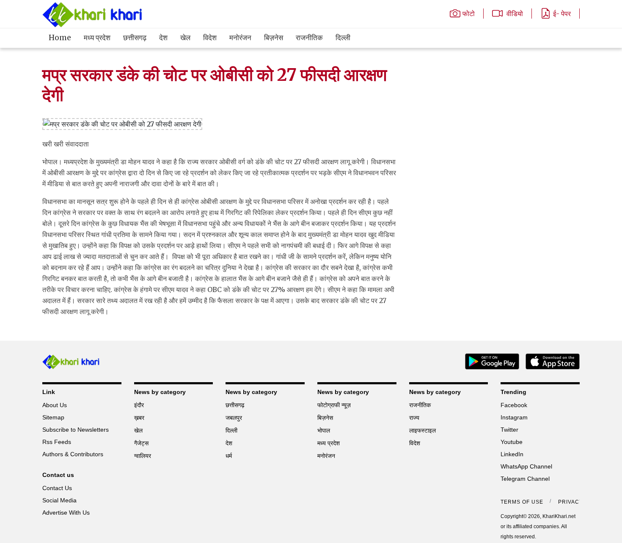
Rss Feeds (56, 441)
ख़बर (139, 417)
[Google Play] (489, 360)
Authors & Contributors (72, 454)
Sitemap (53, 417)
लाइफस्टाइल (422, 430)
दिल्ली (343, 37)
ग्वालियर (142, 455)
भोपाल (323, 430)
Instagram (514, 417)
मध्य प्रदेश (97, 37)
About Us (54, 405)
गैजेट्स (141, 443)
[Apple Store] (549, 360)
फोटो (468, 13)
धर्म (229, 455)
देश (163, 37)
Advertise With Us (66, 512)
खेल (185, 37)
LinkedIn (512, 454)
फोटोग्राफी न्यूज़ (334, 405)
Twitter (509, 429)
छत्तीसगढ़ (134, 37)
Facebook (514, 405)
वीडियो (514, 13)
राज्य (414, 417)
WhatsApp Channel (526, 466)
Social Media (59, 500)
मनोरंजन (240, 37)
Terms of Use (522, 502)
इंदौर (139, 405)
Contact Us (57, 488)
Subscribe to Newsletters (75, 429)
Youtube (512, 441)
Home (60, 37)
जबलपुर (234, 417)
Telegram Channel (525, 478)
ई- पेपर (562, 13)
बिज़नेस (273, 37)
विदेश (210, 37)
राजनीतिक (309, 37)
